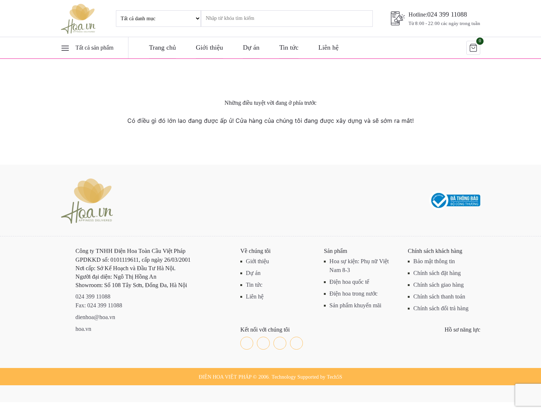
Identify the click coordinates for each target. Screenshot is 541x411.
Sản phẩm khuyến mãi (355, 305)
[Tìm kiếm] (357, 18)
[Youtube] (279, 343)
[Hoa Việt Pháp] (79, 18)
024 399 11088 (447, 14)
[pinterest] (296, 343)
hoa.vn (83, 329)
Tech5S (334, 377)
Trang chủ (162, 47)
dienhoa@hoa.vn (95, 317)
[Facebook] (246, 343)
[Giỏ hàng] (473, 47)
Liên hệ (328, 47)
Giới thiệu (209, 47)
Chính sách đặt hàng (437, 273)
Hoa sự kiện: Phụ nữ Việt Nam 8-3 (359, 265)
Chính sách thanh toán (439, 296)
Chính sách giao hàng (438, 285)
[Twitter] (263, 343)
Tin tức (288, 47)
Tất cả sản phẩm (94, 47)
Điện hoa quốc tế (349, 282)
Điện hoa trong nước (353, 293)
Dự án (251, 47)
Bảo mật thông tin (434, 261)
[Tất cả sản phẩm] (65, 47)
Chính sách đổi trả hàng (440, 308)
